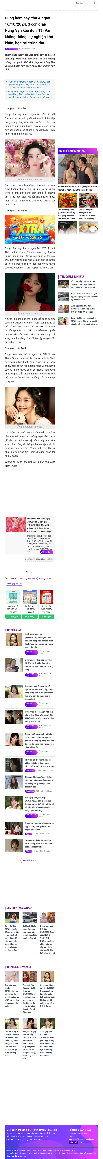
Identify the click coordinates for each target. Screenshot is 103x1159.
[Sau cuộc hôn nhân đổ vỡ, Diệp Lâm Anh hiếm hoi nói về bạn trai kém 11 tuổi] (78, 169)
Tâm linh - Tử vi (11, 49)
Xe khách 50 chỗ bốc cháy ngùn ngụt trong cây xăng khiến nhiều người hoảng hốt (30, 932)
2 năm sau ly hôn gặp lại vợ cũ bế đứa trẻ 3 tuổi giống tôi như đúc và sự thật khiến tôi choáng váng (39, 665)
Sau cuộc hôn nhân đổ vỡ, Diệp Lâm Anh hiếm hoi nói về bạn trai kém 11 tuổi (77, 188)
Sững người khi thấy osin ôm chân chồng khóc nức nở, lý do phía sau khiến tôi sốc (38, 843)
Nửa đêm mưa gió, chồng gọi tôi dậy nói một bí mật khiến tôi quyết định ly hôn (39, 826)
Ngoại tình (30, 791)
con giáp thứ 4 (46, 578)
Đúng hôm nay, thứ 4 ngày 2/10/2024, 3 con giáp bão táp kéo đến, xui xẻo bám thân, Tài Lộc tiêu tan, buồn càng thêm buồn (29, 85)
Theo (38, 559)
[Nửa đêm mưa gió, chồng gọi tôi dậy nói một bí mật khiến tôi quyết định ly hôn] (14, 828)
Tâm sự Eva (30, 771)
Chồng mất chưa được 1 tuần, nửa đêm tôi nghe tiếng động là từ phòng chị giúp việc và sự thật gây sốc (39, 782)
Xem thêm (47, 552)
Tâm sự (28, 834)
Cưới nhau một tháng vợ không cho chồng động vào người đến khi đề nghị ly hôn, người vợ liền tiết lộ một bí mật (39, 717)
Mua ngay (13, 616)
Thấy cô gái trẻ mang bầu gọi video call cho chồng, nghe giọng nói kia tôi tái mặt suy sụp (39, 763)
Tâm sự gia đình (30, 675)
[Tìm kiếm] (94, 3)
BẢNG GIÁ (73, 1142)
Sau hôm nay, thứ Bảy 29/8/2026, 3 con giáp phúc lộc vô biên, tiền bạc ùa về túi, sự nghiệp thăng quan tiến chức (12, 995)
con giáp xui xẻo (15, 584)
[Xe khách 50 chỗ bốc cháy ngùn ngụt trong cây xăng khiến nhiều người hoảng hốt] (30, 917)
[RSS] (80, 1142)
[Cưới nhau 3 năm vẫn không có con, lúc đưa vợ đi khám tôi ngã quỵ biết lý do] (67, 228)
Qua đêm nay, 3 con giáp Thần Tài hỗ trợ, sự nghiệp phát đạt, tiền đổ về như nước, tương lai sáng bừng (66, 216)
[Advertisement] (50, 491)
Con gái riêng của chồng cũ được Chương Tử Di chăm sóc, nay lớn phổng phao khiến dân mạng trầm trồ (88, 217)
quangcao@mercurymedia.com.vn (83, 1139)
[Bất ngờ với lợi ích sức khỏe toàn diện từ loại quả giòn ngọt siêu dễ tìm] (88, 228)
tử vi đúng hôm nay (27, 578)
